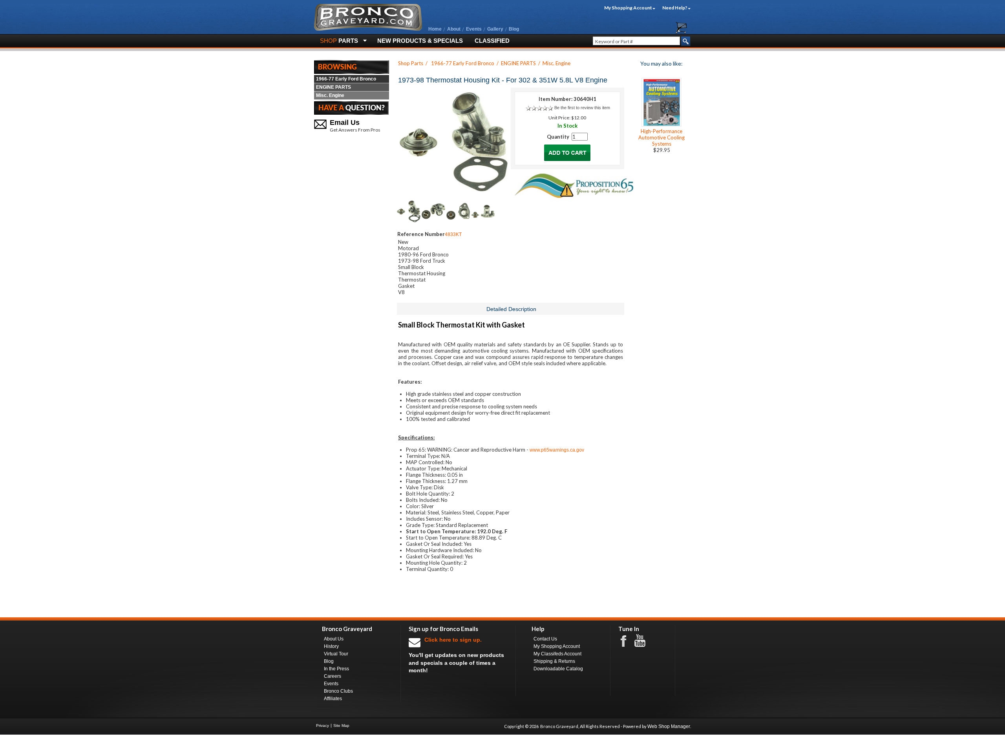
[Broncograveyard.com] (368, 29)
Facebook (627, 640)
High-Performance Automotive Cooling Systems (661, 137)
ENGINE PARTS (333, 87)
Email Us (345, 122)
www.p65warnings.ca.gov (557, 450)
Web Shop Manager (668, 726)
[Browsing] (351, 66)
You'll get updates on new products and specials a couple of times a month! (456, 655)
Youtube (643, 641)
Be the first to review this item (582, 107)
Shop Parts (410, 63)
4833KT (453, 234)
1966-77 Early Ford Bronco (346, 79)
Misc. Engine (330, 95)
